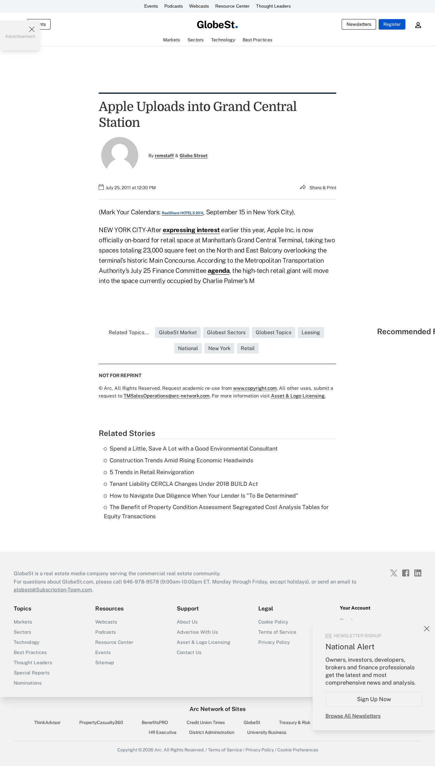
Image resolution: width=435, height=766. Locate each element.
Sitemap (104, 662)
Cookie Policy (273, 622)
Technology (26, 642)
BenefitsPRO (155, 722)
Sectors (22, 632)
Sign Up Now (374, 699)
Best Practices (30, 652)
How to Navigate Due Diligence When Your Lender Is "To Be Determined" (204, 495)
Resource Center (232, 6)
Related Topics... (129, 332)
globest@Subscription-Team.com (53, 590)
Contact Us (189, 652)
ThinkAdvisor (47, 722)
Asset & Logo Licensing (203, 642)
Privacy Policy (274, 642)
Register (392, 24)
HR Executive (162, 732)
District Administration (211, 732)
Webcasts (199, 6)
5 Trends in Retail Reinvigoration (152, 472)
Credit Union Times (206, 722)
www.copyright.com (255, 388)
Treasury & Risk (294, 722)
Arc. (158, 749)
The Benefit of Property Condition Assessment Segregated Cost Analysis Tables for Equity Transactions (216, 512)
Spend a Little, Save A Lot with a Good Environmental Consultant (194, 448)
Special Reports (32, 672)
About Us (187, 622)
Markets (23, 622)
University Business (266, 732)
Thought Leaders (273, 6)
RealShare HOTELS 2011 (182, 213)
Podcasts (173, 6)
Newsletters (358, 24)
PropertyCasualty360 (101, 722)
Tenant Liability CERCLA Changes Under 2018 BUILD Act (184, 483)
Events (151, 6)
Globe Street (194, 155)
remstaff (164, 155)
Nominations (28, 683)
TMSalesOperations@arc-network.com (167, 395)
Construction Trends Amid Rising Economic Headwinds (181, 460)
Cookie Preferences (297, 749)
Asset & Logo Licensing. (298, 395)
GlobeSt (252, 722)
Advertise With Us (197, 632)
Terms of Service (277, 632)
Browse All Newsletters (353, 716)
